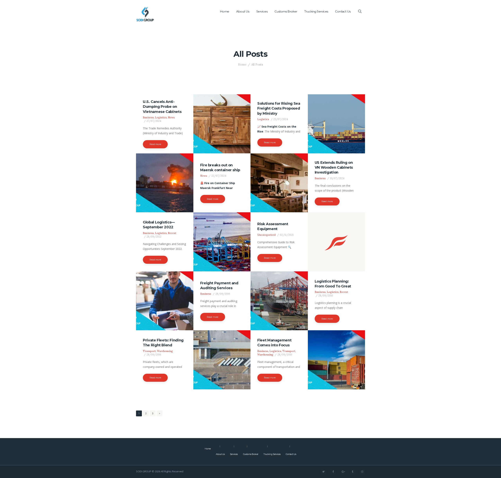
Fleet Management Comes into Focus (274, 342)
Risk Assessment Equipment (272, 226)
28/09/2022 (154, 236)
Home (242, 64)
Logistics (161, 117)
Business (148, 117)
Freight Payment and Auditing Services (219, 285)
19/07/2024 (337, 178)
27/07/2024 (154, 121)
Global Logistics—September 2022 (159, 224)
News (171, 117)
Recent (172, 233)
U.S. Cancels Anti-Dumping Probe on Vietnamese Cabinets (162, 107)
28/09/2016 (222, 293)
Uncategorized (266, 235)
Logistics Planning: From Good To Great (333, 283)
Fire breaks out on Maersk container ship (220, 167)
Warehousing (165, 351)
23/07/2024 (280, 119)
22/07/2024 (218, 175)
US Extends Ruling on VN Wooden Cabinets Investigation (334, 167)
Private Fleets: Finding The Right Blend (163, 342)
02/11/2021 (287, 235)
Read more (155, 144)
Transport (149, 351)
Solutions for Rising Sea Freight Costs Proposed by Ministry (278, 108)
